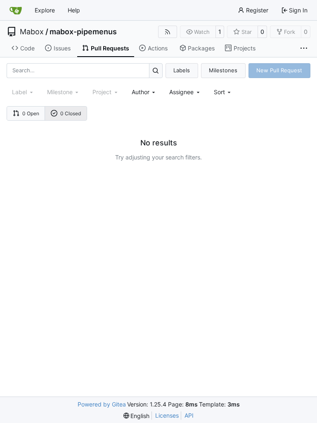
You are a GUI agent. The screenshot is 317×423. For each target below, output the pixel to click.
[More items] (303, 48)
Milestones (223, 70)
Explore (45, 10)
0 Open (30, 113)
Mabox (32, 32)
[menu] (223, 92)
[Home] (15, 10)
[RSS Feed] (167, 32)
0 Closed (70, 113)
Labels (181, 70)
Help (74, 10)
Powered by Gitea (102, 404)
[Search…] (156, 70)
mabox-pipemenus (83, 32)
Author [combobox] (140, 91)
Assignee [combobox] (181, 91)
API (189, 415)
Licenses (167, 415)
